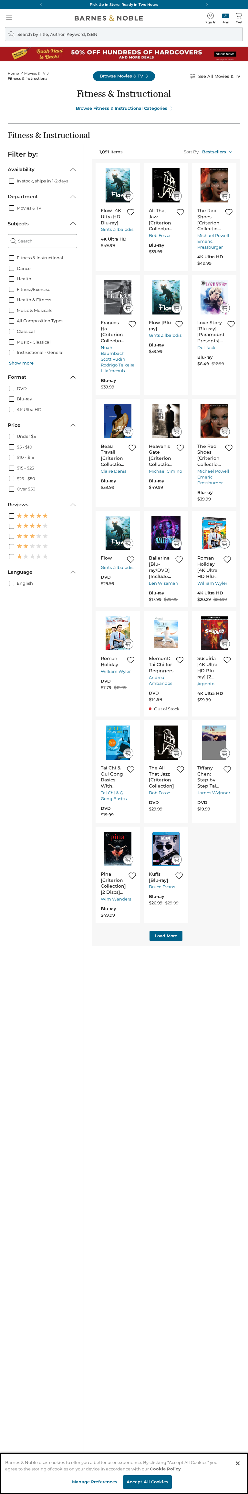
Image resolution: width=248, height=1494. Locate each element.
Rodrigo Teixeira (118, 364)
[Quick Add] (128, 196)
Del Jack (206, 347)
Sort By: (192, 151)
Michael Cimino (165, 471)
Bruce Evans (162, 886)
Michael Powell (213, 235)
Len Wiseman (163, 583)
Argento (205, 683)
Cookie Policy (165, 1468)
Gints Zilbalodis (117, 229)
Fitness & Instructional (28, 78)
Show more (21, 363)
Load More (166, 935)
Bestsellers (214, 151)
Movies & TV (35, 73)
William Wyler (212, 583)
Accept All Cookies (147, 1481)
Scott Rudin (113, 359)
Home (13, 73)
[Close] (238, 1463)
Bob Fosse (159, 235)
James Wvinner (213, 792)
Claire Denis (113, 471)
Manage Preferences (94, 1481)
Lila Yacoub (113, 370)
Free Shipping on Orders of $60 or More (124, 4)
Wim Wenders (116, 899)
